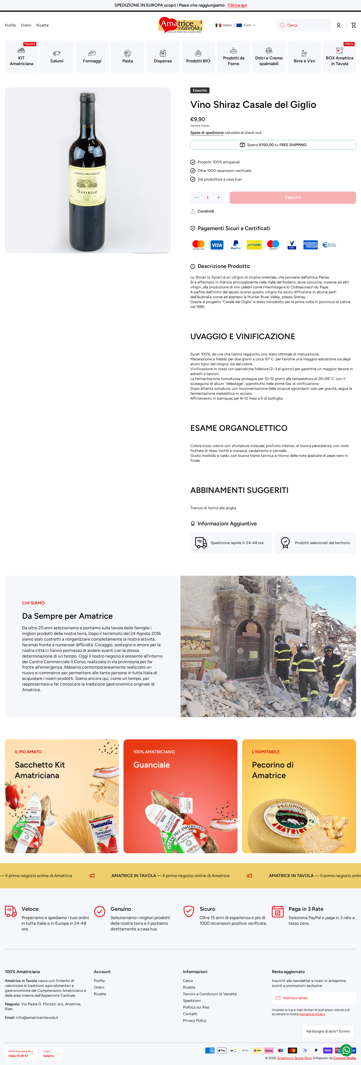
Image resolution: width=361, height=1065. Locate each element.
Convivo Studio (344, 1058)
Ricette (100, 994)
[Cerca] (280, 25)
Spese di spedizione (207, 132)
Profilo (99, 980)
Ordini (99, 987)
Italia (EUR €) (18, 1056)
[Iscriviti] (350, 998)
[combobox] (303, 25)
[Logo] (180, 25)
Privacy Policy (194, 1020)
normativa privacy (312, 1014)
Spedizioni (192, 1000)
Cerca (188, 980)
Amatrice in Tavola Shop (294, 1058)
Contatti (190, 1013)
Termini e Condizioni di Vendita (209, 994)
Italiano (48, 1056)
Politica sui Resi (196, 1007)
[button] (235, 25)
